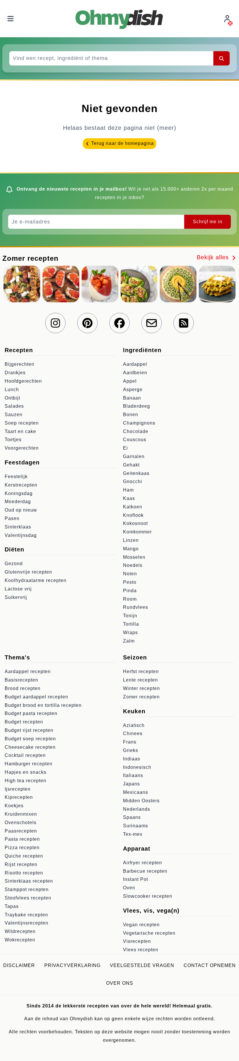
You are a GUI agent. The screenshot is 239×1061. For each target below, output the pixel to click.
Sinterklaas (18, 526)
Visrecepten (137, 941)
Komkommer (137, 531)
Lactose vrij (18, 588)
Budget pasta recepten (31, 713)
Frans (129, 741)
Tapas (12, 906)
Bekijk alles (214, 257)
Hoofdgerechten (23, 381)
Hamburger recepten (28, 763)
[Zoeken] (221, 58)
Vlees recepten (140, 949)
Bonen (130, 414)
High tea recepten (25, 780)
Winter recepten (141, 688)
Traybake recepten (26, 914)
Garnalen (134, 456)
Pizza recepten (22, 847)
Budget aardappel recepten (36, 696)
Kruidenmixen (21, 814)
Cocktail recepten (25, 755)
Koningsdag (19, 493)
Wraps (130, 632)
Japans (131, 783)
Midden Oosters (141, 800)
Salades (14, 406)
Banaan (132, 397)
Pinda (130, 590)
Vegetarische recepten (149, 933)
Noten (130, 573)
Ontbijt (12, 397)
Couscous (134, 439)
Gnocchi (132, 481)
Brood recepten (23, 688)
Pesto (129, 582)
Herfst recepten (141, 671)
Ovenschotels (20, 822)
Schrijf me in (207, 221)
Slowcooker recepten (147, 896)
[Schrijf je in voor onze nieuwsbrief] (151, 323)
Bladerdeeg (136, 406)
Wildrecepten (20, 931)
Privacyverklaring (72, 965)
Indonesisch (137, 767)
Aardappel (135, 364)
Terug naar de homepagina (122, 143)
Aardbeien (135, 372)
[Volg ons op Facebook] (119, 323)
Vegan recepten (141, 924)
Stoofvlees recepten (28, 897)
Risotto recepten (24, 872)
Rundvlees (135, 607)
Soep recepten (22, 423)
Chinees (133, 733)
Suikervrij (16, 597)
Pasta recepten (22, 839)
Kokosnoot (135, 523)
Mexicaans (135, 792)
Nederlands (136, 809)
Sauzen (13, 414)
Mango (131, 548)
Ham (128, 489)
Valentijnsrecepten (26, 922)
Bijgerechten (19, 364)
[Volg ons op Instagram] (55, 323)
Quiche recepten (24, 856)
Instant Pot (135, 879)
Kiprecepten (19, 797)
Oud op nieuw (21, 510)
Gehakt (131, 464)
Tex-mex (133, 834)
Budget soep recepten (30, 738)
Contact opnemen (210, 965)
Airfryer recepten (142, 862)
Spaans (132, 817)
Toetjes (13, 439)
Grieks (130, 750)
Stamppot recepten (27, 889)
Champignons (139, 423)
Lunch (12, 389)
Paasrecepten (21, 830)
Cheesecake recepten (30, 747)
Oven (129, 887)
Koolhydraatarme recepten (35, 580)
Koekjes (14, 805)
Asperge (133, 389)
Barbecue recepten (145, 871)
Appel (130, 381)
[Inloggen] (228, 19)
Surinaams (135, 825)
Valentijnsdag (21, 535)
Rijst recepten (21, 864)
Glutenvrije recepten (28, 571)
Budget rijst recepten (29, 730)
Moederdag (18, 501)
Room (130, 599)
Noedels (133, 565)
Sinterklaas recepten (29, 881)
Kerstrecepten (21, 484)
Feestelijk (16, 476)
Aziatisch (134, 725)
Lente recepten (140, 679)
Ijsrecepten (18, 789)
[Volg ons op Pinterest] (87, 323)
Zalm (129, 640)
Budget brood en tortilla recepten (43, 705)
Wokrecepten (20, 939)
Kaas (129, 498)
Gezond (14, 563)
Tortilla (131, 624)
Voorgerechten (22, 448)
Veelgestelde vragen (142, 965)
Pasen (12, 518)
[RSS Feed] (183, 323)
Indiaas (131, 758)
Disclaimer (19, 965)
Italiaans (133, 775)
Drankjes (15, 372)
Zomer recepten (141, 696)
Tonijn (130, 615)
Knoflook (133, 515)
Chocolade (135, 431)
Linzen (131, 540)
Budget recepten (24, 721)
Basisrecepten (21, 679)
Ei (125, 448)
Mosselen (134, 557)
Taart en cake (20, 431)
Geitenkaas (136, 473)
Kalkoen (132, 506)
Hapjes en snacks (25, 772)
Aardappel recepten (28, 671)
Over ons (119, 983)
